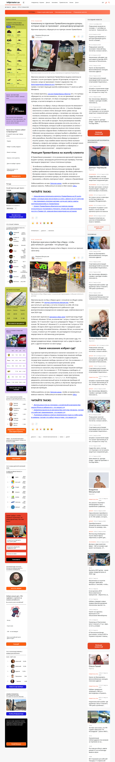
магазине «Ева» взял (57, 317)
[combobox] (11, 208)
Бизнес (71, 2)
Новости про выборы (16, 687)
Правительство (63, 2)
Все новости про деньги (16, 323)
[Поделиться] (78, 36)
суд (39, 437)
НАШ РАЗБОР (16, 458)
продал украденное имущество (56, 302)
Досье (76, 2)
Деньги (48, 2)
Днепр (68, 437)
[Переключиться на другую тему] (106, 2)
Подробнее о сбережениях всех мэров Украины (16, 430)
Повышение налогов (80, 12)
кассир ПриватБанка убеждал (59, 94)
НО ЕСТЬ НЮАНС (16, 588)
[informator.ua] (13, 2)
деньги (43, 230)
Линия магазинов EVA (50, 437)
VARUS (61, 437)
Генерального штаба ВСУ (19, 88)
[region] (16, 212)
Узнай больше (16, 744)
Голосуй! (16, 644)
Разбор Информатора (16, 714)
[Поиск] (109, 2)
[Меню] (23, 2)
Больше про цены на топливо (16, 388)
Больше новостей (99, 133)
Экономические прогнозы (63, 12)
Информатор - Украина (37, 2)
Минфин (51, 230)
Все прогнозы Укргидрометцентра (16, 216)
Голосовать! (16, 559)
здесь (75, 186)
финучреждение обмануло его (43, 84)
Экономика (55, 2)
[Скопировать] (82, 36)
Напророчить (16, 176)
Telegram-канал (55, 183)
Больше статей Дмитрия (99, 227)
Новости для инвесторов (45, 12)
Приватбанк (35, 230)
